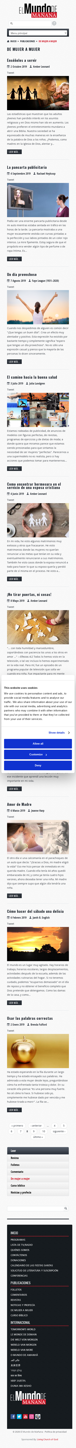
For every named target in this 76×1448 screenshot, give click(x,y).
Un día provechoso (22, 274)
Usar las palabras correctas (30, 1018)
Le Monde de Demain (24, 1334)
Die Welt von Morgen (24, 1339)
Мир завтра (18, 1380)
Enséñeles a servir (22, 60)
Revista (15, 1158)
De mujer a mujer (20, 1179)
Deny (38, 765)
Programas (18, 1239)
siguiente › (59, 1131)
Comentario (17, 1172)
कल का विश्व (16, 1375)
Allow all (38, 743)
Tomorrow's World (23, 1329)
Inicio (13, 41)
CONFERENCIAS (19, 1275)
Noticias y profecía (21, 1192)
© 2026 (16, 1431)
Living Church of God (47, 1439)
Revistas (16, 1300)
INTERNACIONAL (20, 1323)
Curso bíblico (18, 1185)
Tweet (10, 72)
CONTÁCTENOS (19, 1255)
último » (38, 1137)
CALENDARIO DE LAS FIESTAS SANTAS (32, 1265)
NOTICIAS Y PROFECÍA (23, 1305)
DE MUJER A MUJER (22, 1310)
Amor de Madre (19, 804)
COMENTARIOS (19, 1294)
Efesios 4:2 (26, 656)
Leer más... (14, 152)
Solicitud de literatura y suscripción (34, 1270)
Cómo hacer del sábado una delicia (35, 911)
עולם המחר (16, 1370)
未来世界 (16, 1365)
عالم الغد (15, 1360)
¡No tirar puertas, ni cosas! (29, 594)
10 (43, 1131)
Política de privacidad (56, 1431)
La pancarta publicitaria (27, 167)
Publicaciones (27, 41)
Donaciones (18, 1260)
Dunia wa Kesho (21, 1385)
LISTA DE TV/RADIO (22, 1244)
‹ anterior (36, 1125)
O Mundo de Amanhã (24, 1355)
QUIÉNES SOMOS (20, 1250)
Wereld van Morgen (23, 1344)
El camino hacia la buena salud (32, 377)
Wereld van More (22, 1349)
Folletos (15, 1165)
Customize (36, 754)
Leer (13, 1151)
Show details (57, 732)
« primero (17, 1125)
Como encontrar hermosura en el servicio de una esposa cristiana (34, 485)
